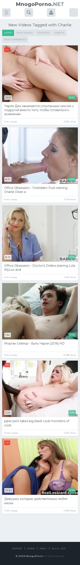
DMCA (43, 548)
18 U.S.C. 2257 (59, 548)
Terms (31, 548)
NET (40, 4)
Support (17, 548)
